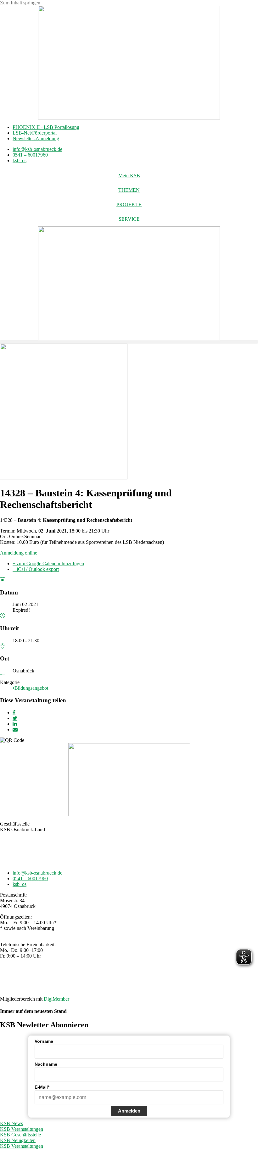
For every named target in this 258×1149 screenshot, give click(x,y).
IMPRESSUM (108, 977)
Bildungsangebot (31, 688)
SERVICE (129, 219)
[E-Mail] (15, 729)
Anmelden (129, 1110)
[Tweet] (15, 718)
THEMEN (129, 190)
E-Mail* (42, 1087)
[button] (129, 342)
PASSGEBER (48, 988)
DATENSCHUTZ (145, 977)
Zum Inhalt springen (20, 2)
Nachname (46, 1064)
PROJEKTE (129, 204)
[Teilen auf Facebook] (14, 712)
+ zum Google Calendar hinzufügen (48, 563)
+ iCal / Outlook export (36, 569)
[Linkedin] (15, 723)
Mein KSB (129, 175)
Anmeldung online (19, 552)
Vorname (44, 1041)
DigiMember (56, 999)
